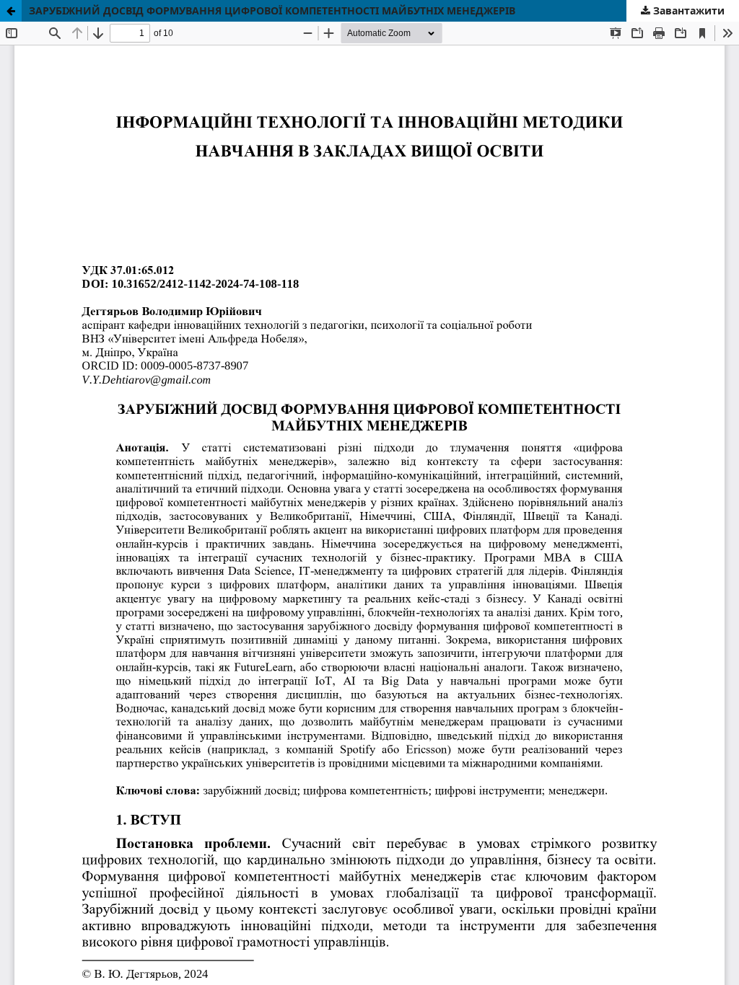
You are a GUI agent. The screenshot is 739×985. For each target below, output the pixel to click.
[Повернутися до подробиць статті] (11, 11)
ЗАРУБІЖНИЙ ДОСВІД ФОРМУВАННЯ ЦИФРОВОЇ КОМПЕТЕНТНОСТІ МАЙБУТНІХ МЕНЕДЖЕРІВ (272, 10)
